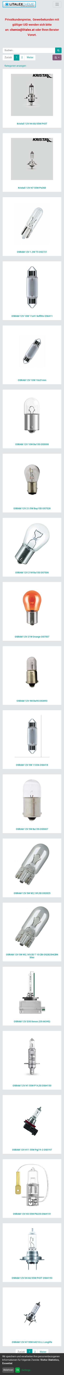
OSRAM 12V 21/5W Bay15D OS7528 (32, 508)
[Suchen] (58, 50)
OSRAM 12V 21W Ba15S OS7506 (32, 572)
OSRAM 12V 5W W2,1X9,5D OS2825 (32, 893)
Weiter (30, 57)
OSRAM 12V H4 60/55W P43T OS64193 (32, 1278)
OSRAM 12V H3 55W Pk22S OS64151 (32, 1214)
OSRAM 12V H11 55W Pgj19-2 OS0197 (32, 1149)
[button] (57, 57)
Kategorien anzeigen (15, 65)
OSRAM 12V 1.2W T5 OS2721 (32, 252)
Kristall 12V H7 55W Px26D (32, 187)
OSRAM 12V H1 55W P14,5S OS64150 (32, 1085)
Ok (17, 1370)
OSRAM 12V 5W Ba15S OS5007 (32, 829)
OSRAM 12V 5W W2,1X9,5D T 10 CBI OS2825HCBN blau (32, 956)
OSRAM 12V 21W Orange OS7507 (32, 636)
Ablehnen (8, 1370)
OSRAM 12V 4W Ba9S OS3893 (32, 701)
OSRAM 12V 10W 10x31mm (32, 380)
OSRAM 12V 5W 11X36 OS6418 (32, 765)
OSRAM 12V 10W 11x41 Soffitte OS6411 (32, 316)
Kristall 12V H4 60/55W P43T (32, 123)
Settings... (27, 1370)
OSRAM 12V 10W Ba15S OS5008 (32, 444)
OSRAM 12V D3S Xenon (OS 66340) (32, 1021)
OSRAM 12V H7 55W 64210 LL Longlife (32, 1342)
